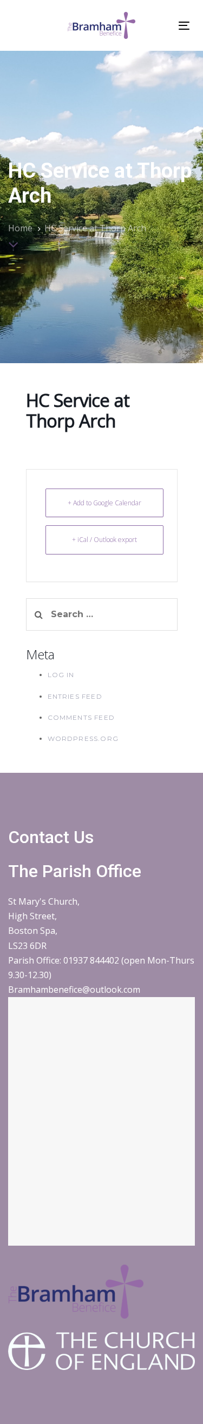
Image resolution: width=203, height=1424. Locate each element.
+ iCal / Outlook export (104, 539)
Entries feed (75, 696)
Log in (61, 675)
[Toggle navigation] (184, 26)
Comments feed (81, 717)
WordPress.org (83, 738)
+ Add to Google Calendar (104, 502)
